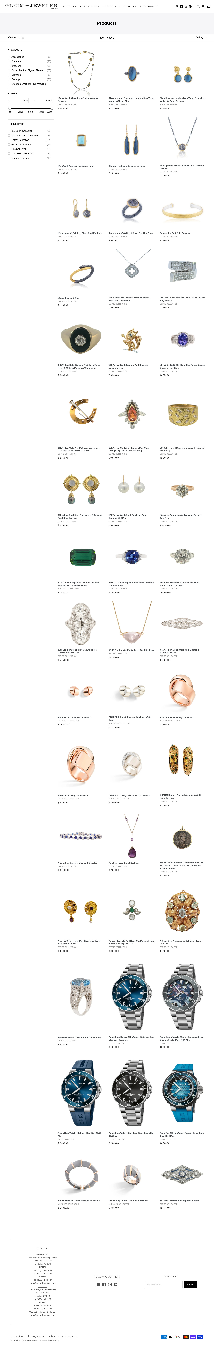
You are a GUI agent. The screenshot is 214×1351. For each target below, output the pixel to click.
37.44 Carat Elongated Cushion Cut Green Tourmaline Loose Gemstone (78, 584)
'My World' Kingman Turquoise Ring (75, 166)
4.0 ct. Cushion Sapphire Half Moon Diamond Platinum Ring (131, 584)
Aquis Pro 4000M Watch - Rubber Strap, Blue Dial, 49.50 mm (182, 1134)
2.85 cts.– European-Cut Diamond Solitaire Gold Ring (181, 516)
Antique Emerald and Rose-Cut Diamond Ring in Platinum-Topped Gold (131, 942)
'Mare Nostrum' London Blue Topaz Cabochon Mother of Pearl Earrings (182, 99)
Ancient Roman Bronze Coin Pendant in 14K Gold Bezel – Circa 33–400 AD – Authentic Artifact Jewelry (181, 865)
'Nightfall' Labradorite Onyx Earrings (127, 166)
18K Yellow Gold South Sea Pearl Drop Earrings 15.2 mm (128, 516)
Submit (191, 1284)
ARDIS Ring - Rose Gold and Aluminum (128, 1200)
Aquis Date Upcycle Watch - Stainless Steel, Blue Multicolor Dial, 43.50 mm (181, 1038)
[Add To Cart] (69, 71)
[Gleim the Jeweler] (31, 6)
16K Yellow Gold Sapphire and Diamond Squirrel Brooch (128, 366)
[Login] (203, 6)
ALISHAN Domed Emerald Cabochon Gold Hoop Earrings (180, 796)
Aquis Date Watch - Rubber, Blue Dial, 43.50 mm (79, 1134)
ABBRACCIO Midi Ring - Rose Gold (177, 717)
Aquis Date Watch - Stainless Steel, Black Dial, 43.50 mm (132, 1134)
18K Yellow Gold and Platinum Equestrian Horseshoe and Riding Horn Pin (78, 449)
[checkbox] (31, 57)
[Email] (177, 6)
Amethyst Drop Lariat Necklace (124, 863)
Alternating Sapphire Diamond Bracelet (77, 863)
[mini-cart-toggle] (208, 6)
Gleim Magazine (149, 6)
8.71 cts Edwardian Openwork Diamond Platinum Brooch (179, 651)
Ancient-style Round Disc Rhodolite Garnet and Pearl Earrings (79, 942)
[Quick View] (92, 71)
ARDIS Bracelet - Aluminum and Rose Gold (79, 1200)
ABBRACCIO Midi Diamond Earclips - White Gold (130, 718)
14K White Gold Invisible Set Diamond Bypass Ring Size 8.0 (182, 299)
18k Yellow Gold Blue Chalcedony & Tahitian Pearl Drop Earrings (80, 516)
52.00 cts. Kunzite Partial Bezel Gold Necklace (131, 650)
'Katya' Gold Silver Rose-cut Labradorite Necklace (78, 99)
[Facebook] (181, 6)
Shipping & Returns (36, 1336)
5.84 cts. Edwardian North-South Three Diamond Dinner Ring (77, 651)
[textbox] (19, 100)
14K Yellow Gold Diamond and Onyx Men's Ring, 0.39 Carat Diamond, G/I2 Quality (79, 366)
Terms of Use (17, 1336)
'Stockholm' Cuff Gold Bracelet (175, 233)
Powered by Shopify (48, 1340)
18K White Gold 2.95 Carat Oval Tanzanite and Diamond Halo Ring (182, 366)
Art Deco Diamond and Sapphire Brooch (179, 1200)
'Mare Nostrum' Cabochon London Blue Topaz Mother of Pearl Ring (131, 99)
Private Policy (56, 1336)
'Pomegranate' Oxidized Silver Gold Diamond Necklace (182, 167)
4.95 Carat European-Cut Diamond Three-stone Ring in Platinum (180, 584)
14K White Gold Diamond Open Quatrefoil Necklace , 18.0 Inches (129, 299)
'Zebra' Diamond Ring (68, 298)
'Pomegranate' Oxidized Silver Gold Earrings (80, 233)
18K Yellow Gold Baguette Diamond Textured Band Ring (182, 449)
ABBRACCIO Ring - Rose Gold (73, 795)
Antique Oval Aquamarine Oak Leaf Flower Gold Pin (181, 942)
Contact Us (71, 1336)
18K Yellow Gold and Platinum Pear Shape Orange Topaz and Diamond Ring (130, 449)
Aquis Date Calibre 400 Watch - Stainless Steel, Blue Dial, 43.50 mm (132, 1038)
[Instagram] (186, 6)
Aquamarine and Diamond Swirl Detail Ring (79, 1037)
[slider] (9, 108)
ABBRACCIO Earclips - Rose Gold (74, 717)
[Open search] (198, 6)
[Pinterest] (190, 6)
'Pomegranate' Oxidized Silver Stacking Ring (131, 233)
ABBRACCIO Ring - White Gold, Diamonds (130, 795)
